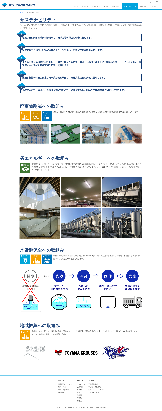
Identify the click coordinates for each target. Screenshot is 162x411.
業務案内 (61, 380)
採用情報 (91, 380)
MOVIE (106, 6)
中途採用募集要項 (94, 387)
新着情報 (85, 6)
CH (157, 2)
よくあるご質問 (93, 392)
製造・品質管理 (63, 390)
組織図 (79, 395)
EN (153, 2)
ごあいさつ (81, 384)
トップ (75, 6)
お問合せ (155, 6)
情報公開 (80, 401)
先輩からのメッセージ (96, 390)
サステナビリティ (130, 6)
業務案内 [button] (95, 6)
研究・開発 (62, 387)
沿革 (78, 392)
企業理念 (80, 387)
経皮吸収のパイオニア (66, 384)
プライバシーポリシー (90, 407)
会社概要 (80, 390)
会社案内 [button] (115, 6)
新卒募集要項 (93, 384)
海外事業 (61, 392)
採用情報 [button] (143, 6)
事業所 (79, 398)
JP (149, 2)
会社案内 (80, 380)
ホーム (22, 13)
